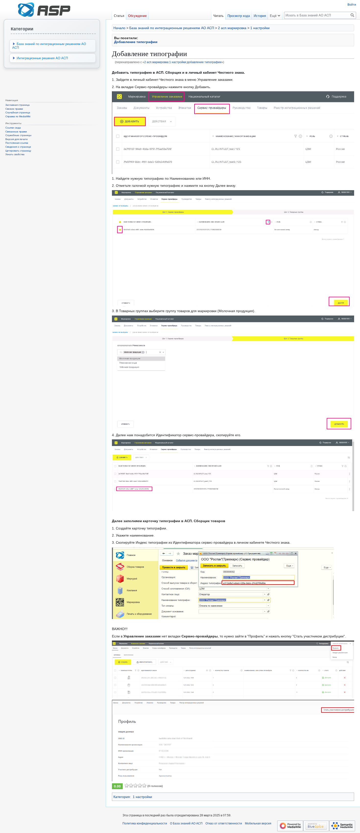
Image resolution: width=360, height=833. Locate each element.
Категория (121, 797)
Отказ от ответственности (223, 823)
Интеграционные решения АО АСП (42, 58)
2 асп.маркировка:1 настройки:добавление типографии (182, 62)
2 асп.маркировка (232, 28)
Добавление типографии (135, 42)
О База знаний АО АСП (186, 823)
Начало (119, 28)
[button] (275, 15)
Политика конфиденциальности (144, 823)
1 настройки (260, 28)
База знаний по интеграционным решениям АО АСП (171, 28)
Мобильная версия (258, 823)
